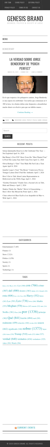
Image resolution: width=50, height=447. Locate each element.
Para (18, 312)
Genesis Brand (25, 18)
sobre (40, 120)
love (32, 301)
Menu (5, 39)
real (36, 318)
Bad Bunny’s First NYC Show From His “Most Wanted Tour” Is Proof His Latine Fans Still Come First (25, 158)
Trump (21, 334)
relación (23, 323)
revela (33, 323)
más (44, 306)
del (14, 290)
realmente (10, 322)
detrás (35, 291)
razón (27, 318)
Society (5, 262)
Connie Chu (24, 72)
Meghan (14, 306)
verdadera (24, 338)
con (32, 285)
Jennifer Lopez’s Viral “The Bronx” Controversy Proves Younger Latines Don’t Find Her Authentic (23, 171)
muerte (36, 306)
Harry (33, 295)
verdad (44, 120)
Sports (5, 266)
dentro (25, 290)
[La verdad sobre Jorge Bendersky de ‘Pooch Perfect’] (25, 84)
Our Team (8, 2)
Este (17, 296)
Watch (16, 343)
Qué (14, 318)
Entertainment (8, 247)
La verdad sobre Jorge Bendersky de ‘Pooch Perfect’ (25, 64)
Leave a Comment (36, 72)
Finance (5, 250)
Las (11, 301)
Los (22, 301)
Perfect (29, 120)
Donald (43, 291)
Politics (5, 258)
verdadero (39, 339)
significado (15, 329)
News (7, 120)
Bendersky (18, 120)
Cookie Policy (19, 2)
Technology (7, 269)
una (40, 334)
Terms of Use (23, 7)
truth (32, 334)
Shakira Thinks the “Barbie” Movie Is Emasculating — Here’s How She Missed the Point (23, 190)
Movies (27, 306)
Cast (21, 285)
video (7, 343)
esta (8, 295)
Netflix (8, 312)
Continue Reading (25, 112)
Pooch (35, 120)
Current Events (26, 427)
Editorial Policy (34, 2)
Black (13, 286)
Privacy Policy (10, 7)
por (30, 311)
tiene (10, 334)
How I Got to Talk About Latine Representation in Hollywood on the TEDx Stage (21, 177)
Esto (23, 296)
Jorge (24, 120)
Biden (6, 286)
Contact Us (36, 7)
